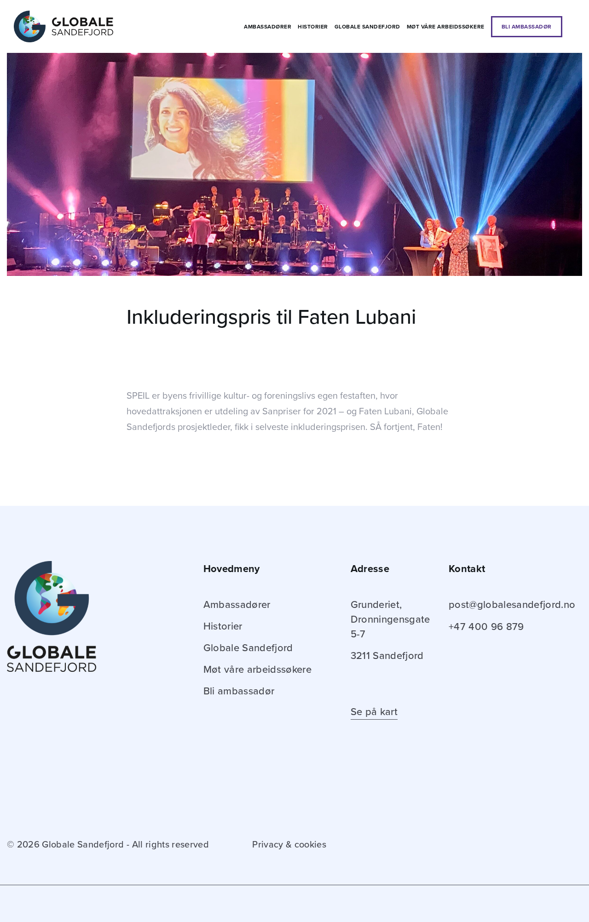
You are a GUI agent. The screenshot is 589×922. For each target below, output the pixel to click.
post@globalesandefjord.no (512, 605)
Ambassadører (267, 26)
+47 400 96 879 (486, 627)
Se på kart (374, 712)
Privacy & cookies (289, 844)
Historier (313, 26)
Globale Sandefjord (367, 26)
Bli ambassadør (527, 26)
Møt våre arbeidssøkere (446, 26)
